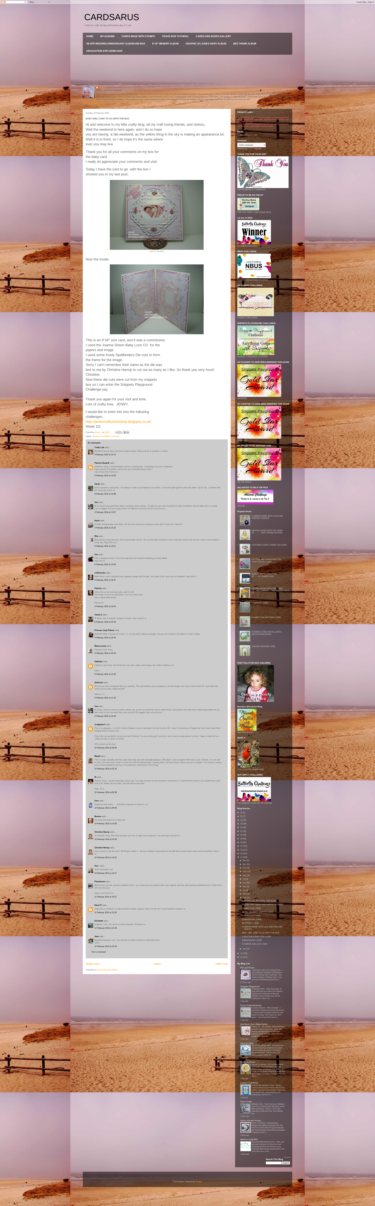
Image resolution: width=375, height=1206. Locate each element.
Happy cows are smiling (261, 1027)
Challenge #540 (258, 989)
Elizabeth (98, 921)
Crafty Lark (99, 447)
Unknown (98, 682)
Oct (244, 868)
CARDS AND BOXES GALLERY (213, 36)
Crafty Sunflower (247, 1062)
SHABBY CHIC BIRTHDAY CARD (266, 617)
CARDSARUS (111, 17)
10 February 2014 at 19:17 (105, 873)
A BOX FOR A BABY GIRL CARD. (256, 937)
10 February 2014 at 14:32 (105, 857)
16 (241, 850)
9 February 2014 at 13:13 (105, 454)
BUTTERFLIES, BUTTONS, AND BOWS (259, 901)
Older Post (221, 963)
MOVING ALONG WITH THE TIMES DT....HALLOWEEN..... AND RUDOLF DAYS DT (270, 590)
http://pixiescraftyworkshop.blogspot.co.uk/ (118, 422)
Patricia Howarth (101, 463)
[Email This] (116, 432)
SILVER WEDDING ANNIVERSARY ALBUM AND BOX (115, 43)
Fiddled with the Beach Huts (263, 1085)
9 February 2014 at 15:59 (105, 564)
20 (241, 835)
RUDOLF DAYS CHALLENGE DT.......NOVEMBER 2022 (264, 575)
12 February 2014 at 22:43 (105, 946)
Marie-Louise (100, 646)
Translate (258, 149)
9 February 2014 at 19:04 (105, 606)
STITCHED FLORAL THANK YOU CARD (269, 545)
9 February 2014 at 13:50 (105, 475)
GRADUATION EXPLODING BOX (104, 51)
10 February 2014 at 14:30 (105, 839)
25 (241, 816)
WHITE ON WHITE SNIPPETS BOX (257, 912)
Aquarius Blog (246, 1043)
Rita (96, 536)
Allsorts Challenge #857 (261, 1046)
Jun (244, 883)
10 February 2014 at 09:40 (105, 808)
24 (241, 820)
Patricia (97, 588)
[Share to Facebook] (125, 432)
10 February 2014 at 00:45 (105, 748)
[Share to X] (122, 432)
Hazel (96, 520)
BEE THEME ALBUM (244, 43)
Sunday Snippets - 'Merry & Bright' (265, 1008)
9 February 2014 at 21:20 (105, 674)
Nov (245, 864)
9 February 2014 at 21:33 (105, 698)
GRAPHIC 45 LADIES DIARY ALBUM (206, 43)
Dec (245, 860)
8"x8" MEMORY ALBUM (165, 43)
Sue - (96, 866)
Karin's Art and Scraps (250, 1120)
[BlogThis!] (119, 432)
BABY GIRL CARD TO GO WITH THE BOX (260, 933)
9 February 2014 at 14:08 (105, 494)
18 (241, 842)
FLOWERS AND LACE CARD (254, 944)
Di (95, 777)
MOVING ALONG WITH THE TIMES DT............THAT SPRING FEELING (267, 531)
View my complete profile (93, 103)
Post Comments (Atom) (108, 970)
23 (241, 824)
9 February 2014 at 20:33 (105, 622)
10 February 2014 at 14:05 (105, 823)
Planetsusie (99, 881)
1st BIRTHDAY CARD (251, 916)
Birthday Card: (258, 1104)
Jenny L (102, 87)
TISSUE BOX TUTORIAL (175, 36)
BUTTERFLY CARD (250, 923)
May (245, 886)
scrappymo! (99, 724)
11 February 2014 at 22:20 (105, 912)
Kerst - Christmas (259, 1123)
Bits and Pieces (247, 968)
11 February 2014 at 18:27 (105, 897)
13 (241, 953)
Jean (96, 936)
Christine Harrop (101, 832)
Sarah (97, 484)
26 (241, 812)
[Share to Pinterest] (127, 432)
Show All (287, 1157)
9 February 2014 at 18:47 (105, 580)
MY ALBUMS (107, 36)
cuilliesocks (99, 573)
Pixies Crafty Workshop (251, 1005)
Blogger (199, 1181)
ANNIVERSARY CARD (252, 919)
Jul (244, 879)
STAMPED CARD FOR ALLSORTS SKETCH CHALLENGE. (267, 633)
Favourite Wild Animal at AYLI (263, 1142)
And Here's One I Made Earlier (254, 1024)
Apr (244, 890)
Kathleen (98, 661)
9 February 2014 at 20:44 (105, 653)
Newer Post (92, 963)
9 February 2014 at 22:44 (105, 716)
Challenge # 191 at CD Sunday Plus (266, 970)
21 (241, 831)
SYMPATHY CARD (260, 603)
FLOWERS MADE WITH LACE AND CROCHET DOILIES (267, 517)
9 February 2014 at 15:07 (105, 512)
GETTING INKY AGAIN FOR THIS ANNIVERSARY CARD (266, 560)
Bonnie (97, 816)
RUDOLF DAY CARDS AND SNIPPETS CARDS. (263, 904)
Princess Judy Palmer (104, 630)
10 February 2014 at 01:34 (105, 769)
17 (241, 846)
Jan (244, 949)
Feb (245, 898)
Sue (96, 502)
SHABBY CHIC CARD (251, 908)
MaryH (97, 756)
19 (241, 839)
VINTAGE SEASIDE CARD (263, 646)
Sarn (96, 801)
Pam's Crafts (246, 1102)
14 (241, 857)
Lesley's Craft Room (249, 1083)
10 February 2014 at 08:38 (105, 792)
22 (241, 827)
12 (241, 957)
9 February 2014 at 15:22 (105, 528)
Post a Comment (99, 952)
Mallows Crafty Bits (249, 1139)
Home (157, 963)
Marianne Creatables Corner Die (105, 436)
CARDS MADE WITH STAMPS (138, 36)
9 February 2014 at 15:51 (105, 546)
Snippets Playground (250, 986)
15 (241, 853)
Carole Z (98, 615)
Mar (245, 894)
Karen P (98, 905)
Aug (245, 875)
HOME (89, 36)
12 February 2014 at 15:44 (105, 928)
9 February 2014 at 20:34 (105, 638)
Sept (245, 871)
